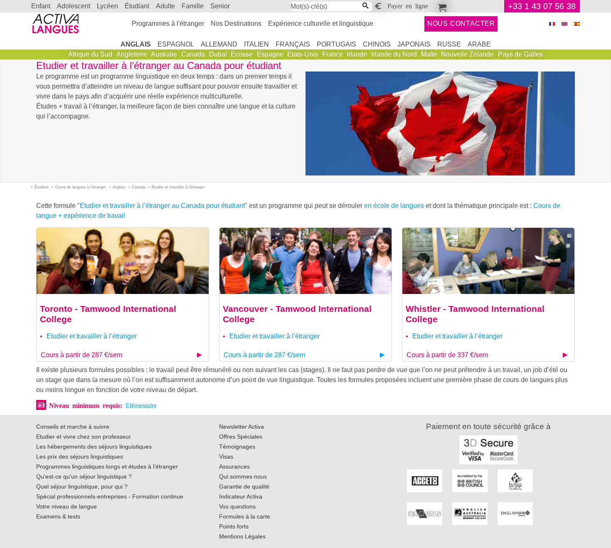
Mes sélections (441, 6)
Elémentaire (141, 405)
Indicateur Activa (240, 496)
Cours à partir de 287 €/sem (81, 354)
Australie (164, 54)
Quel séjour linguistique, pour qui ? (82, 486)
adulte (165, 6)
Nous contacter (461, 23)
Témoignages (237, 446)
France (332, 54)
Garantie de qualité (244, 486)
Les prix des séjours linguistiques (79, 456)
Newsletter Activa (241, 426)
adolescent (73, 6)
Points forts (234, 526)
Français (293, 44)
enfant (40, 6)
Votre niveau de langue (66, 506)
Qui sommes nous (243, 476)
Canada (193, 54)
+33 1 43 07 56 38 (542, 6)
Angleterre (131, 54)
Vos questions (237, 506)
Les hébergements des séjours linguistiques (94, 446)
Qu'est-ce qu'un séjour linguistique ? (84, 476)
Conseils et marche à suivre (72, 426)
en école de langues (394, 205)
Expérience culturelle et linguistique (320, 23)
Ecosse (242, 54)
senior (220, 6)
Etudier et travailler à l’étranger (92, 336)
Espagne (270, 54)
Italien (256, 44)
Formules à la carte (244, 516)
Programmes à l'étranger (168, 23)
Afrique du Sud (90, 54)
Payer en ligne (407, 5)
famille (193, 6)
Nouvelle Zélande (467, 54)
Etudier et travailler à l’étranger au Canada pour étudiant (162, 205)
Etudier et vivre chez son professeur (83, 436)
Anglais (136, 44)
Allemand (219, 44)
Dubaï (218, 54)
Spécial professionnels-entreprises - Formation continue (109, 496)
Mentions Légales (242, 536)
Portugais (336, 44)
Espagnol (176, 44)
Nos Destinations (236, 23)
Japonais (414, 44)
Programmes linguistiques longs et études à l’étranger (107, 466)
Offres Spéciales (240, 436)
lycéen (107, 6)
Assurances (234, 466)
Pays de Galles (520, 54)
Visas (226, 456)
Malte (429, 54)
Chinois (377, 44)
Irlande (357, 54)
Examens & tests (58, 516)
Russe (449, 44)
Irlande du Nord (394, 54)
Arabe (479, 44)
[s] (577, 24)
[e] (564, 24)
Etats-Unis (302, 54)
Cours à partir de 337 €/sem (447, 354)
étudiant (137, 6)
